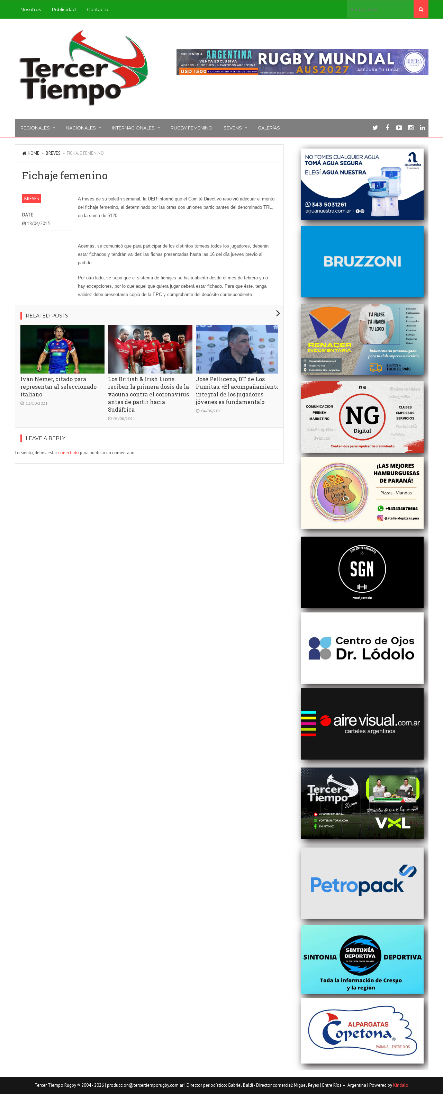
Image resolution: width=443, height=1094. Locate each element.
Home (33, 153)
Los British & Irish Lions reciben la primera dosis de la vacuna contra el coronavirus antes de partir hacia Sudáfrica (148, 394)
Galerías (269, 128)
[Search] (421, 9)
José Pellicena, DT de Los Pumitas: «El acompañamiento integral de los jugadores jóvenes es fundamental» (237, 390)
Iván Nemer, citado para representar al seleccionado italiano (58, 386)
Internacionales (133, 128)
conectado (68, 453)
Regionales (35, 128)
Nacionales (81, 128)
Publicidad (64, 9)
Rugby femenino (192, 128)
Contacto (97, 9)
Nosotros (30, 9)
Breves (53, 153)
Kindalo (400, 1085)
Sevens (233, 128)
